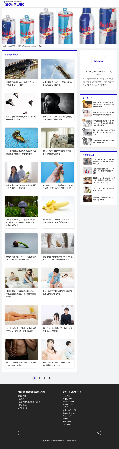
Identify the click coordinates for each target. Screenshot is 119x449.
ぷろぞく (66, 407)
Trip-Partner (67, 396)
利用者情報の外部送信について (29, 402)
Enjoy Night (67, 416)
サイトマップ (22, 408)
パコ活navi (67, 425)
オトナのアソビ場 (69, 410)
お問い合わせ (22, 405)
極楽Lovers (67, 422)
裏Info (65, 419)
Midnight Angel (68, 401)
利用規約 (21, 399)
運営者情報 (22, 396)
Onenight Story (68, 404)
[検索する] (98, 433)
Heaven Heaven (69, 413)
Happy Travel (68, 399)
